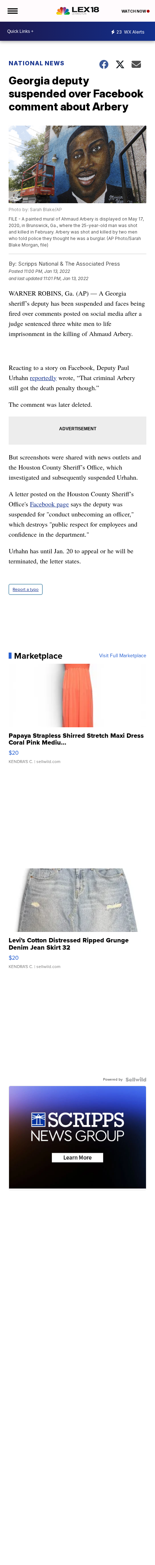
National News (37, 63)
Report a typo (26, 589)
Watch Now (134, 11)
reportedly (43, 377)
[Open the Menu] (12, 11)
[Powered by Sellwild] (135, 1079)
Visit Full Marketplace (122, 655)
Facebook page (49, 504)
